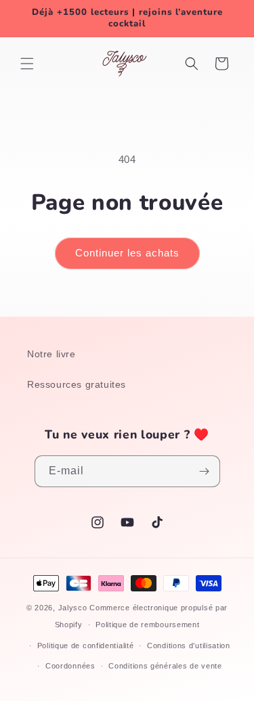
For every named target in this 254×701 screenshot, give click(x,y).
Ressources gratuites (76, 384)
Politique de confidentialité (85, 645)
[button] (27, 63)
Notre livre (51, 353)
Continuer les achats (127, 252)
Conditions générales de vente (164, 666)
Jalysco (72, 608)
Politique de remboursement (147, 624)
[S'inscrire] (204, 471)
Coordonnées (70, 666)
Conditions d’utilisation (188, 645)
